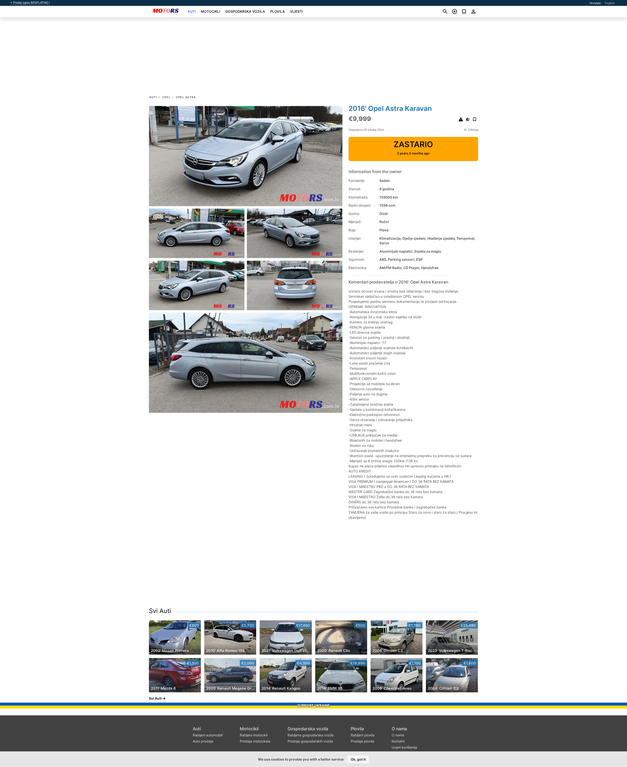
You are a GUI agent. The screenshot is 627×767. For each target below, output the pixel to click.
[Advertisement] (313, 58)
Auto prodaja (203, 741)
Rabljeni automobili (208, 735)
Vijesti (296, 11)
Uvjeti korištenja (404, 747)
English (610, 3)
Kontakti (398, 741)
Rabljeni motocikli (253, 735)
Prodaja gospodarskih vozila (310, 741)
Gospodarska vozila (245, 11)
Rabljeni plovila (362, 735)
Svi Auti (160, 610)
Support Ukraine (313, 705)
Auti (192, 11)
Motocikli (210, 11)
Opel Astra (186, 97)
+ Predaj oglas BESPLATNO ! (30, 2)
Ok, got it (358, 759)
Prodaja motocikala (255, 741)
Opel (166, 97)
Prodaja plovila (362, 741)
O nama (399, 728)
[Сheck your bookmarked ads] (464, 11)
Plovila (277, 11)
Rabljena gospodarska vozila (311, 735)
